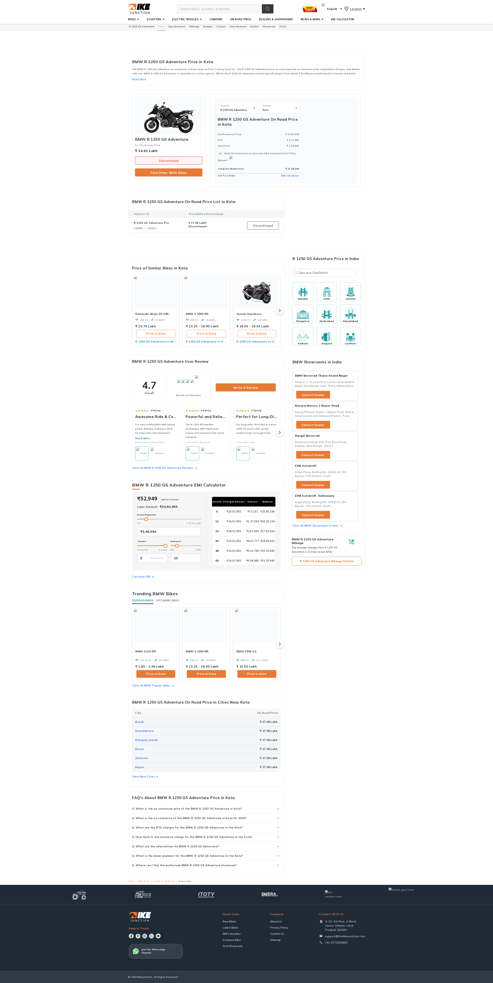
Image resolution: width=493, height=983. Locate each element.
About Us (276, 921)
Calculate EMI (141, 576)
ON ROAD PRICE (240, 19)
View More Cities (143, 776)
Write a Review (245, 388)
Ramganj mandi (146, 740)
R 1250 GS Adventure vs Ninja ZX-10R (155, 341)
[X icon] (151, 936)
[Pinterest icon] (138, 936)
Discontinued (169, 161)
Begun (139, 767)
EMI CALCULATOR (342, 19)
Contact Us (277, 933)
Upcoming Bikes (167, 600)
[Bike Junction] (139, 9)
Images (208, 26)
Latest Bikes (230, 927)
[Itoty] (206, 894)
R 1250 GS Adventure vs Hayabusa (256, 341)
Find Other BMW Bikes (169, 173)
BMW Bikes (143, 881)
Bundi (139, 722)
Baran (139, 749)
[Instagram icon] (144, 936)
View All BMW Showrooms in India (315, 525)
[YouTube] (158, 936)
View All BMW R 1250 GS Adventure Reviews (162, 468)
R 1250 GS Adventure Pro (151, 222)
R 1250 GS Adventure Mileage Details (327, 561)
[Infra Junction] (270, 894)
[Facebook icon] (131, 936)
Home (131, 881)
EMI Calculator (290, 175)
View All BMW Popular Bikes (151, 685)
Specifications (177, 26)
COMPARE (216, 19)
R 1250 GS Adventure (142, 26)
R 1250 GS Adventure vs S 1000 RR (206, 341)
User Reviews (238, 26)
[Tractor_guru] (405, 894)
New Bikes (229, 921)
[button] (267, 8)
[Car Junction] (333, 894)
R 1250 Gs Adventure (164, 881)
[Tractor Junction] (79, 894)
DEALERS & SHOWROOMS (276, 19)
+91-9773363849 (336, 942)
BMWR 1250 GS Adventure (161, 139)
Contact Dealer (313, 395)
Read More (142, 438)
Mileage (194, 26)
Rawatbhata (144, 731)
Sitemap (275, 939)
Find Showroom (233, 946)
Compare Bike (232, 939)
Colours (221, 26)
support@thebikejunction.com (345, 936)
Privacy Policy (279, 927)
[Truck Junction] (142, 894)
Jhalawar (141, 758)
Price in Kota (156, 333)
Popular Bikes (142, 600)
